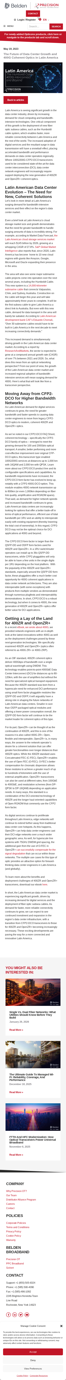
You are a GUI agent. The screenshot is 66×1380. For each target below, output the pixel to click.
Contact (10, 1208)
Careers (10, 1204)
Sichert (10, 1268)
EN (45, 19)
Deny (33, 1360)
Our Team (11, 1195)
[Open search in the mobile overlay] (45, 26)
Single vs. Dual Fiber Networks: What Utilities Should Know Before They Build (32, 1015)
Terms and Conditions (17, 1227)
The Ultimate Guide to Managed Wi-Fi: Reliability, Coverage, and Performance (31, 1077)
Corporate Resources (39, 1376)
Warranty (11, 1240)
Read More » (16, 1030)
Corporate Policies (16, 1223)
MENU (10, 26)
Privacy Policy (13, 1231)
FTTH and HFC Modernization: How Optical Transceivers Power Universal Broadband (32, 1140)
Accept (33, 1352)
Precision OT (13, 1259)
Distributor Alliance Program (21, 1199)
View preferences (33, 1368)
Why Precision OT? (16, 1191)
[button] (61, 1326)
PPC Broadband (15, 1263)
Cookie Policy (22, 1376)
